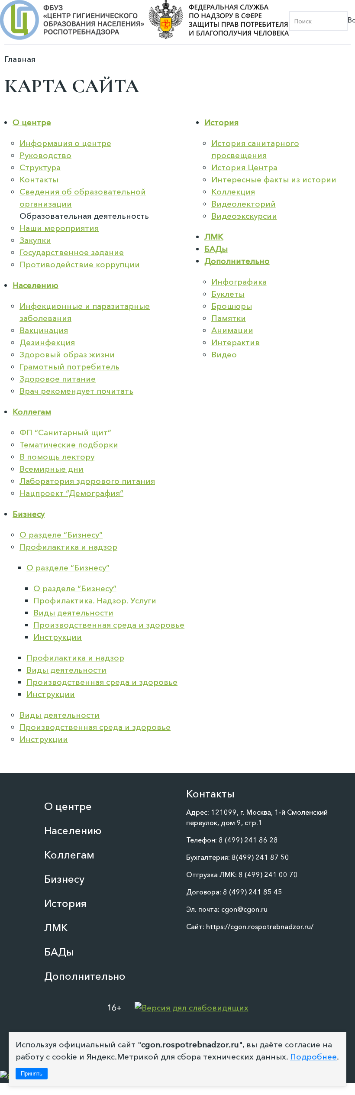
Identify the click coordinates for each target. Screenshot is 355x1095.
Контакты (38, 180)
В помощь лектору (56, 457)
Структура (40, 167)
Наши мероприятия (59, 228)
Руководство (45, 155)
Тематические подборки (68, 445)
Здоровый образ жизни (67, 355)
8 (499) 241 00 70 (268, 874)
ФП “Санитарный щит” (65, 432)
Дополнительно (237, 261)
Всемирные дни (51, 469)
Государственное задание (71, 252)
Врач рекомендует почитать (76, 391)
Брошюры (231, 306)
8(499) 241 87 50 (260, 857)
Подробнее (313, 1057)
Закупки (35, 240)
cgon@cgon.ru (244, 909)
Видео (224, 355)
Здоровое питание (57, 379)
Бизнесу (29, 514)
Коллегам (32, 412)
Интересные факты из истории (273, 180)
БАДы (216, 249)
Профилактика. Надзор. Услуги (94, 601)
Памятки (228, 318)
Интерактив (235, 342)
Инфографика (239, 282)
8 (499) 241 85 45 (252, 892)
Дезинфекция (47, 342)
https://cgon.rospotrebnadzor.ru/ (259, 926)
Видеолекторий (243, 204)
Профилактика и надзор (68, 547)
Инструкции (57, 637)
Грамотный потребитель (69, 367)
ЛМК (213, 237)
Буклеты (228, 294)
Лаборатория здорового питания (87, 481)
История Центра (244, 167)
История (221, 122)
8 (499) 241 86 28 (248, 840)
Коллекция (233, 192)
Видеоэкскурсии (244, 216)
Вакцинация (43, 330)
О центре (32, 122)
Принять (31, 1073)
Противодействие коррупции (79, 264)
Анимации (232, 330)
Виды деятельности (73, 613)
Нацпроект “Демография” (71, 493)
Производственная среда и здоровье (108, 625)
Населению (35, 285)
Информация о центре (65, 143)
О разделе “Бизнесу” (61, 535)
